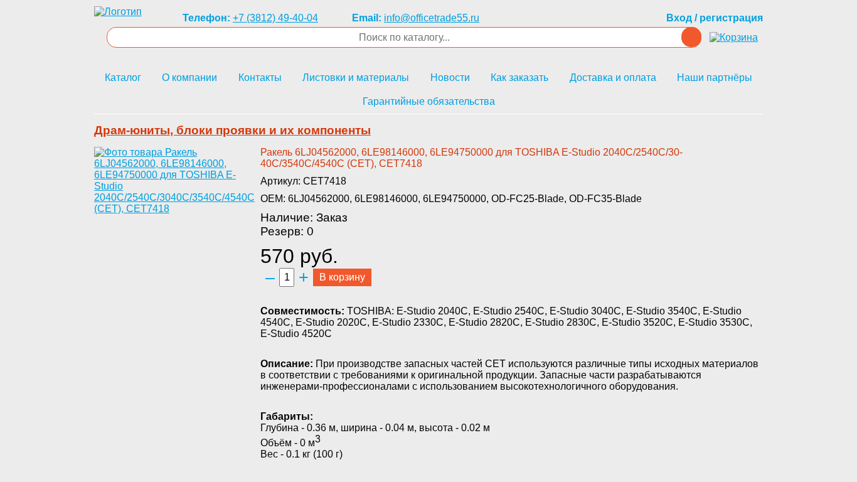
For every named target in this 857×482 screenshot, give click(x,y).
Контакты (260, 77)
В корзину (342, 277)
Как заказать (519, 77)
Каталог (123, 77)
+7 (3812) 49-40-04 (275, 18)
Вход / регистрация (714, 18)
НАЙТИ (691, 37)
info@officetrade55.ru (431, 18)
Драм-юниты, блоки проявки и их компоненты (232, 130)
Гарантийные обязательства (429, 101)
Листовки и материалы (355, 77)
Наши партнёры (714, 77)
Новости (450, 77)
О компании (189, 77)
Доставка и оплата (613, 77)
